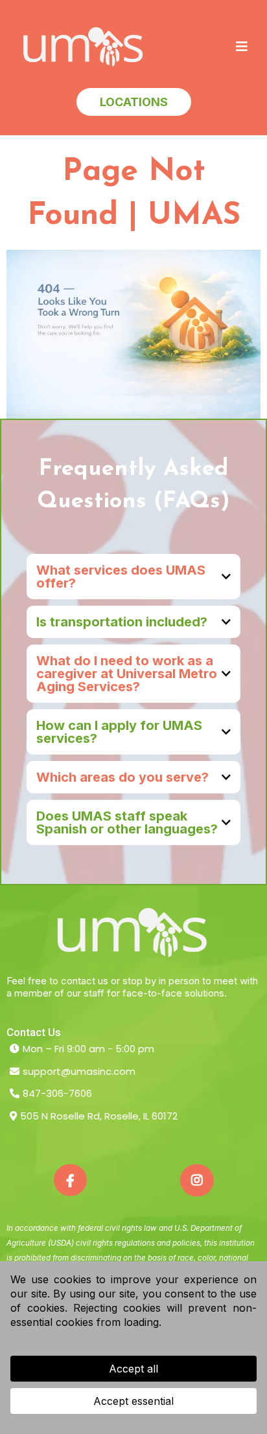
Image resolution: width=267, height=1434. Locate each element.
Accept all (133, 1368)
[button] (242, 47)
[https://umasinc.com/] (84, 47)
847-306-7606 (57, 1093)
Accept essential (133, 1401)
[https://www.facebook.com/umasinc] (70, 1180)
